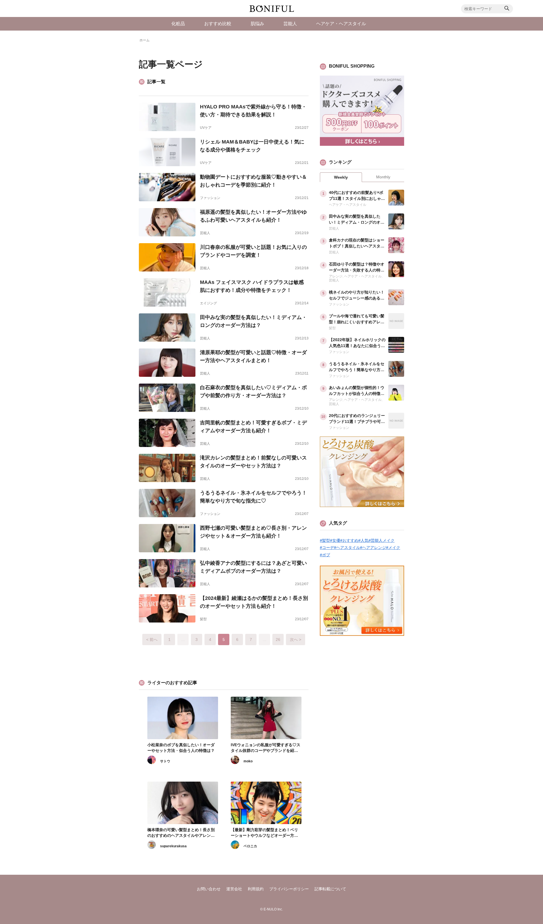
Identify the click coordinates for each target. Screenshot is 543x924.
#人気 (363, 540)
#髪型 (325, 540)
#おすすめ (349, 540)
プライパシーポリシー (289, 889)
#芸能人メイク (382, 540)
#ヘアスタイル (347, 547)
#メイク (393, 547)
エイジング (208, 303)
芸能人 (205, 233)
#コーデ (327, 547)
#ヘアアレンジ (373, 547)
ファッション (210, 198)
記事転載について (330, 889)
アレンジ (335, 276)
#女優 (335, 540)
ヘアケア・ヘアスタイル (347, 205)
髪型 (203, 619)
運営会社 (234, 889)
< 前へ (152, 639)
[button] (506, 9)
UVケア (206, 128)
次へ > (295, 639)
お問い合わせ (209, 889)
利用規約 (256, 889)
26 (278, 639)
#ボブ (325, 555)
